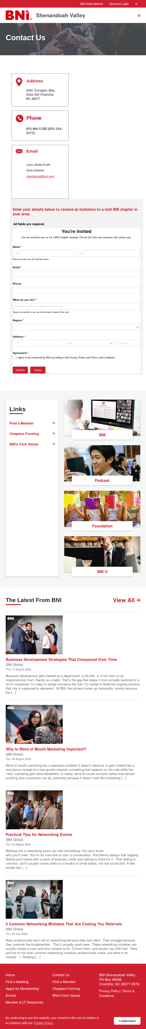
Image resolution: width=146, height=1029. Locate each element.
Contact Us (60, 974)
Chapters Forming (24, 433)
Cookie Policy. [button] (43, 1023)
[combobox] (76, 327)
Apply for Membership (22, 988)
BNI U (102, 571)
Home (10, 974)
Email (23, 267)
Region (24, 320)
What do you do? (30, 299)
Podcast (102, 480)
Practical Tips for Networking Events (39, 834)
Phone (17, 283)
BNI (102, 434)
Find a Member (22, 423)
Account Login (119, 4)
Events (11, 995)
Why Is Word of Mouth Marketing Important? (46, 748)
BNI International (91, 4)
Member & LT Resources (24, 1002)
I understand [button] (127, 1020)
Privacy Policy (109, 990)
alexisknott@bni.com (40, 176)
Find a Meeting (17, 981)
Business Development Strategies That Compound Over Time (61, 659)
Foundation (102, 526)
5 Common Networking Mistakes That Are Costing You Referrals (64, 923)
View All (124, 600)
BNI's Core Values (24, 444)
